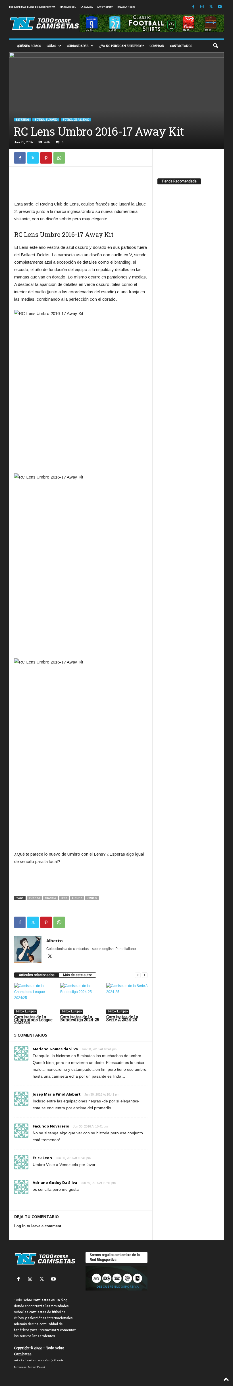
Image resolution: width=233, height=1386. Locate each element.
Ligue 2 (77, 898)
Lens (64, 898)
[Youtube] (219, 7)
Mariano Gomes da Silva (55, 1048)
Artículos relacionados (37, 975)
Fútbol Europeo (45, 119)
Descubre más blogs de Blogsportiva (32, 7)
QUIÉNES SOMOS (29, 46)
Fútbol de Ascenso (76, 119)
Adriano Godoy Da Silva (55, 1182)
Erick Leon (42, 1157)
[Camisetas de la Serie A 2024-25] (126, 998)
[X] (210, 7)
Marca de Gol (68, 7)
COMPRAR (156, 46)
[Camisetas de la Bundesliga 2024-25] (80, 998)
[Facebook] (193, 7)
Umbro (92, 898)
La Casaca (86, 7)
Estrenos (22, 119)
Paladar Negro (126, 7)
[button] (215, 46)
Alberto (54, 940)
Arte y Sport (105, 7)
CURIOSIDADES (77, 46)
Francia (50, 898)
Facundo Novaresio (51, 1126)
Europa (34, 898)
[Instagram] (202, 7)
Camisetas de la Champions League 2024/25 (33, 1019)
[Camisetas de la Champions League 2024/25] (34, 998)
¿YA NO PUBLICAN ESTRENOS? (121, 46)
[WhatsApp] (59, 158)
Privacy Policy (36, 1366)
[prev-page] (138, 975)
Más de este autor (77, 975)
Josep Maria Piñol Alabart (57, 1094)
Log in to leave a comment (37, 1226)
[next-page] (144, 975)
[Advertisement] (80, 185)
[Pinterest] (46, 158)
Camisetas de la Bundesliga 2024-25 (79, 1018)
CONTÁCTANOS (181, 46)
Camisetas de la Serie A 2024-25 (122, 1018)
